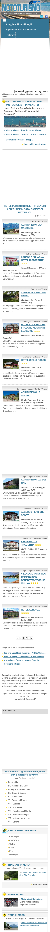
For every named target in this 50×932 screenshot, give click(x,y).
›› (32, 638)
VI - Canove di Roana (17, 800)
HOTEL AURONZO (30, 610)
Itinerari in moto (40, 884)
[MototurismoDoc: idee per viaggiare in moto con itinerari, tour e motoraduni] (21, 6)
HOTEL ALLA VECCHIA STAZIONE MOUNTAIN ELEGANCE (33, 327)
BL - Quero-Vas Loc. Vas (19, 789)
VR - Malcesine (15, 807)
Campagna (14, 837)
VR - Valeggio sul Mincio (18, 818)
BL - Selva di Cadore (17, 793)
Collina (12, 844)
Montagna (13, 855)
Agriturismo (11, 30)
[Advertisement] (25, 64)
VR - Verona (13, 822)
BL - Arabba (13, 782)
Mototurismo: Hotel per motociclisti (29, 94)
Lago (11, 847)
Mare (11, 851)
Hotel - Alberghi (24, 24)
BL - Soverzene (15, 796)
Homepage (8, 94)
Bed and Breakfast (27, 30)
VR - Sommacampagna (18, 814)
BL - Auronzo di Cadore (18, 786)
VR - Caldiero (14, 804)
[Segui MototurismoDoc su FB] (46, 16)
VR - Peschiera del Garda (19, 811)
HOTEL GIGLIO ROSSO (33, 360)
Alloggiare (11, 24)
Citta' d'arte (14, 840)
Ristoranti (10, 35)
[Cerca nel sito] (41, 16)
